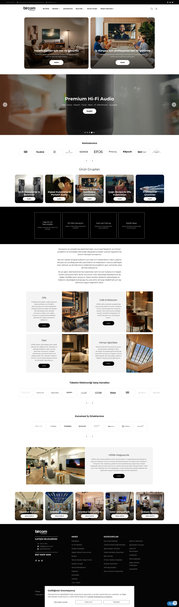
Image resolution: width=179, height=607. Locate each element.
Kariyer (74, 556)
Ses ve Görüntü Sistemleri (113, 571)
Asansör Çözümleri (111, 564)
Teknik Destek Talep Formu (82, 560)
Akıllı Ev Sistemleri (136, 541)
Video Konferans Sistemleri (114, 552)
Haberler (75, 571)
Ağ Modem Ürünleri (136, 545)
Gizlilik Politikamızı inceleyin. (100, 597)
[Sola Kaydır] (86, 160)
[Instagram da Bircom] (172, 2)
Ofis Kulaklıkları (134, 559)
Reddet (116, 602)
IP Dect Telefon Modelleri (113, 560)
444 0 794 (43, 544)
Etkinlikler (75, 575)
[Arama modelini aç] (152, 9)
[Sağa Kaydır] (92, 160)
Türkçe (37, 591)
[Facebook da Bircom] (168, 2)
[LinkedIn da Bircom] (170, 2)
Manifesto (75, 541)
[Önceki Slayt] (5, 104)
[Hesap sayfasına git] (155, 9)
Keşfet (56, 62)
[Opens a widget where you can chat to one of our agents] (172, 603)
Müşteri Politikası (78, 549)
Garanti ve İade (77, 564)
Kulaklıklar (133, 555)
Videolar (75, 579)
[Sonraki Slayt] (174, 104)
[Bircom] (29, 9)
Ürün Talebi (76, 582)
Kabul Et (88, 602)
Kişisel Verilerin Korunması (81, 552)
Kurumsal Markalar (111, 541)
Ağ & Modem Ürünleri (112, 549)
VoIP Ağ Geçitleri (110, 567)
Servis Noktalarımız (79, 567)
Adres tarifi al (29, 516)
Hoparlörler (133, 569)
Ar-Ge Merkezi (77, 545)
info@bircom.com (46, 546)
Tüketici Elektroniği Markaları (114, 545)
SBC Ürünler (108, 556)
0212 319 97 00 (45, 549)
